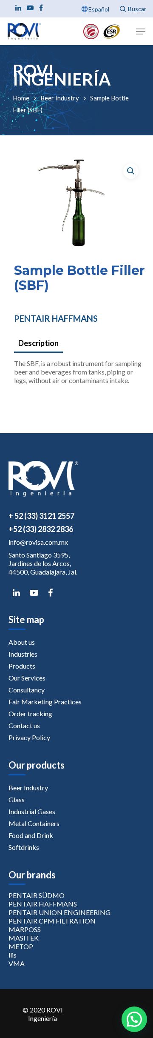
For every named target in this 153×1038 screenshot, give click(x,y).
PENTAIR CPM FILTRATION (52, 921)
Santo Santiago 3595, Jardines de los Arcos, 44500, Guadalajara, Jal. (42, 563)
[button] (131, 171)
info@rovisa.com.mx (38, 542)
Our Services (26, 678)
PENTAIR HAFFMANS (56, 318)
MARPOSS (24, 929)
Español (98, 9)
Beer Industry (59, 98)
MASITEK (23, 938)
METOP (20, 946)
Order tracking (30, 713)
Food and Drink (30, 835)
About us (21, 642)
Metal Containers (34, 823)
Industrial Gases (31, 811)
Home (21, 98)
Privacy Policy (29, 737)
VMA (16, 963)
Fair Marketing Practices (45, 702)
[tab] (79, 344)
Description (38, 343)
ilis (12, 955)
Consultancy (26, 690)
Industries (22, 654)
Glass (16, 799)
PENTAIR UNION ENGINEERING (59, 912)
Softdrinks (23, 847)
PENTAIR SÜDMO (36, 895)
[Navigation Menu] (140, 31)
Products (21, 666)
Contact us (24, 725)
